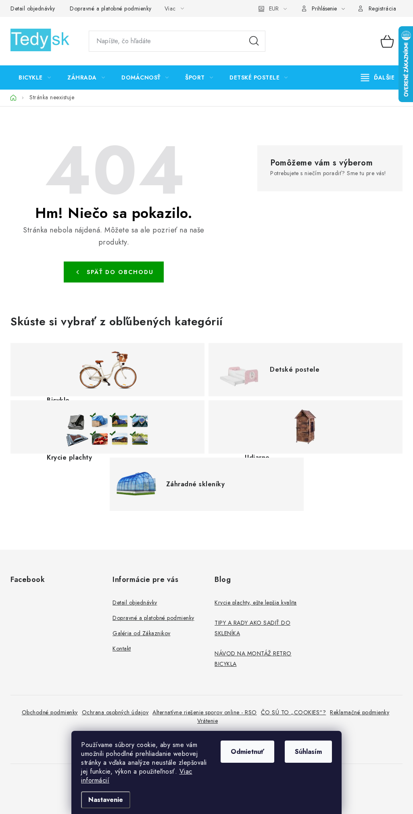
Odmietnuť (247, 751)
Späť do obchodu (120, 272)
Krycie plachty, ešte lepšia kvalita (256, 602)
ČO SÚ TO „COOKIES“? (293, 712)
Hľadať (254, 41)
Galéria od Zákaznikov (142, 633)
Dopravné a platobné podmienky (111, 8)
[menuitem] (34, 77)
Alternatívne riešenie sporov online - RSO (204, 712)
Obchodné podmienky (50, 712)
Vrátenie (207, 721)
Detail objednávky (32, 8)
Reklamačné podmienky (359, 712)
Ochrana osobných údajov (115, 712)
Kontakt (122, 649)
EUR (273, 8)
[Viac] (378, 77)
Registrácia (382, 8)
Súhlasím (308, 751)
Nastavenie (105, 799)
